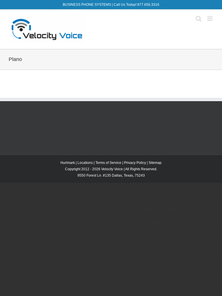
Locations (85, 163)
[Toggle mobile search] (198, 19)
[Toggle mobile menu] (210, 19)
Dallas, (118, 175)
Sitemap (155, 163)
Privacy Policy (135, 163)
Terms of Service (108, 163)
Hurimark (67, 163)
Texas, (129, 175)
